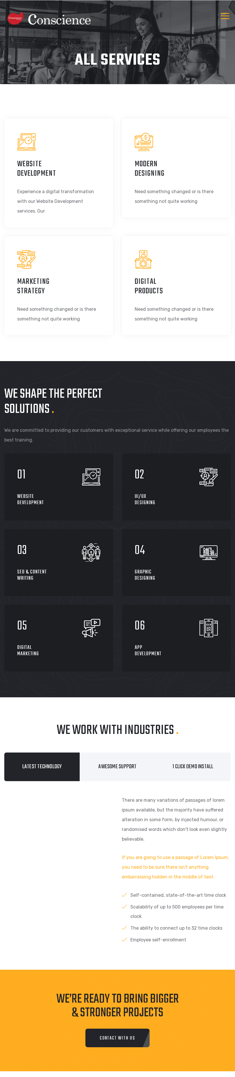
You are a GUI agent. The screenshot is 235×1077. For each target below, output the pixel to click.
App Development (148, 651)
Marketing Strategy (33, 286)
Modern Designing (149, 169)
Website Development (36, 169)
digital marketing (28, 651)
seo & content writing (32, 575)
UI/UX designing (145, 499)
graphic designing (145, 575)
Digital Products (149, 286)
